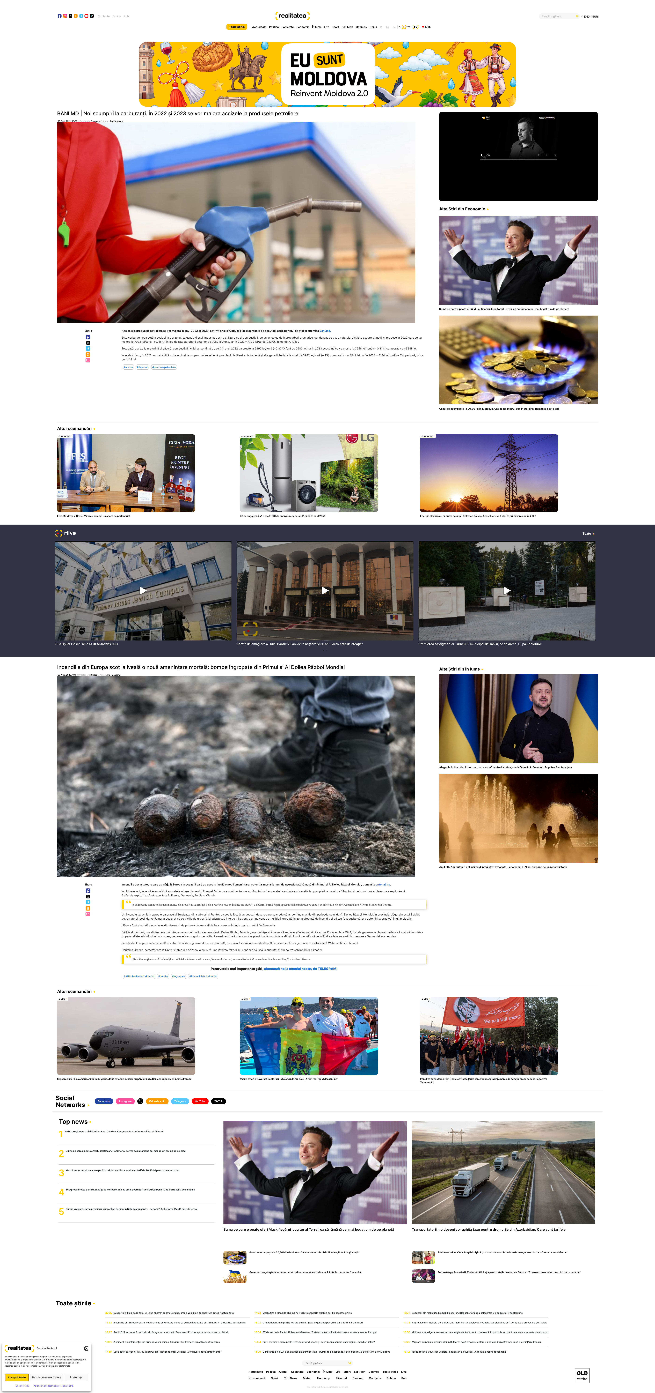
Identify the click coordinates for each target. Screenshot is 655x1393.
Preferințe (76, 1377)
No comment (257, 1378)
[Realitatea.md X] (70, 16)
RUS (596, 16)
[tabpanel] (143, 594)
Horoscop (323, 1378)
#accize (128, 367)
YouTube (200, 1101)
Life (326, 27)
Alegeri (283, 1371)
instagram (65, 16)
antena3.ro (383, 884)
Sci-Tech (347, 27)
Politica (274, 27)
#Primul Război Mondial (203, 976)
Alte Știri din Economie (462, 208)
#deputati (142, 367)
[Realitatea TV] (415, 26)
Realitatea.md (116, 121)
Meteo (307, 1378)
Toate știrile (237, 26)
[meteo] (394, 26)
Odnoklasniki (88, 354)
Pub (126, 16)
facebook (60, 16)
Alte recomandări (74, 428)
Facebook (88, 337)
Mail (88, 360)
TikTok (218, 1101)
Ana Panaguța (113, 675)
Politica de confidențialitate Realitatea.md (53, 1385)
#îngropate (178, 976)
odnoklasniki (76, 16)
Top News (290, 1378)
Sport (335, 27)
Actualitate (259, 27)
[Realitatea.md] (582, 1375)
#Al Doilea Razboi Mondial (139, 976)
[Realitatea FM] (404, 26)
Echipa (116, 16)
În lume (317, 27)
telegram (81, 16)
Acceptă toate (17, 1377)
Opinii (373, 27)
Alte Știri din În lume (459, 669)
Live (428, 26)
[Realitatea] (354, 16)
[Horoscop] (381, 26)
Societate (287, 27)
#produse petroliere (164, 367)
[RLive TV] (65, 533)
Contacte (104, 16)
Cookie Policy (22, 1385)
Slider (94, 675)
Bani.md (358, 1378)
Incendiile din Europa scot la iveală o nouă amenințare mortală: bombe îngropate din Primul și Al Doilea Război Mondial (201, 667)
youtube (86, 16)
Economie (302, 27)
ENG (587, 16)
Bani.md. (325, 330)
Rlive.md (341, 1378)
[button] (86, 1348)
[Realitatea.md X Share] (88, 343)
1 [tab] (323, 650)
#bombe (163, 976)
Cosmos (361, 27)
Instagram (125, 1101)
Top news (73, 1122)
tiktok (92, 16)
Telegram (88, 348)
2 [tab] (326, 650)
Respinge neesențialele (46, 1377)
